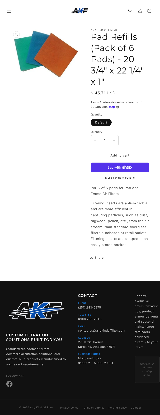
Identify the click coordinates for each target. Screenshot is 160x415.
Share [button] (99, 257)
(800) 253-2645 (89, 319)
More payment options (120, 177)
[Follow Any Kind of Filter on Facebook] (9, 384)
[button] (9, 10)
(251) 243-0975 (89, 307)
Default (101, 122)
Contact (136, 407)
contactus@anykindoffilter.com (101, 330)
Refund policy (117, 407)
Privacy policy (69, 407)
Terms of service (93, 407)
